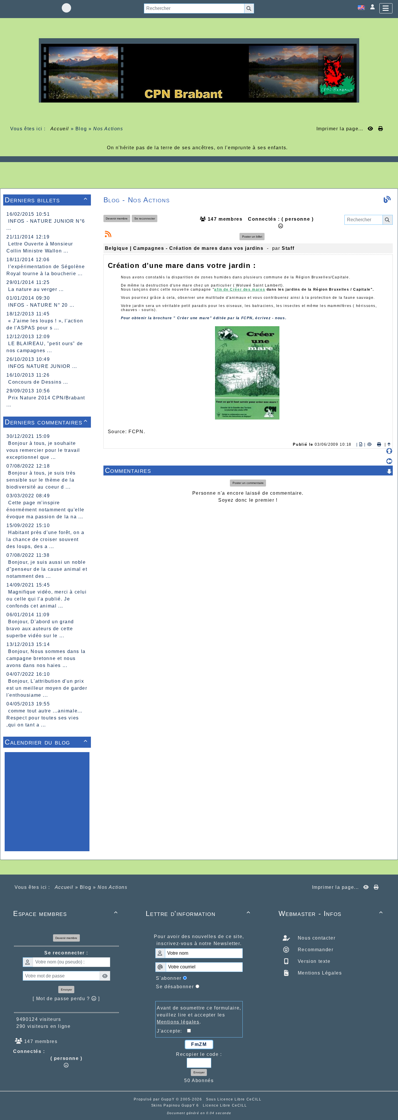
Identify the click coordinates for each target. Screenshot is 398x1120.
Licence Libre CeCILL (225, 1105)
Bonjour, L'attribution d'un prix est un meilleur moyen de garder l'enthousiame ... (46, 688)
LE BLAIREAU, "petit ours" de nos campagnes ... (44, 347)
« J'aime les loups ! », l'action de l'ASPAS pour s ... (44, 324)
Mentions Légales (319, 972)
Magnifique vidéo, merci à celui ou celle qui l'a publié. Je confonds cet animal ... (46, 598)
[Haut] (389, 451)
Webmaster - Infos (331, 913)
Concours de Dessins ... (38, 382)
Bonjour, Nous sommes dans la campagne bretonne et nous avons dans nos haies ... (46, 658)
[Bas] (389, 471)
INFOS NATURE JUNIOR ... (42, 366)
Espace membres (65, 913)
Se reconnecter (144, 218)
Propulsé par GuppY (155, 1099)
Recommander (314, 949)
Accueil (60, 128)
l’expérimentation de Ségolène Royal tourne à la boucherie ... (45, 270)
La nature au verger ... (36, 289)
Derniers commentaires (46, 422)
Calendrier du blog (46, 742)
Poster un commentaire (248, 482)
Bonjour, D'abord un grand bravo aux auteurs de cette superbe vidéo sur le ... (40, 628)
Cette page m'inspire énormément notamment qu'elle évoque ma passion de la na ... (45, 509)
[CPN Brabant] (199, 70)
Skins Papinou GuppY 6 (176, 1105)
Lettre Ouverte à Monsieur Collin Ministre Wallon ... (39, 247)
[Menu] (385, 8)
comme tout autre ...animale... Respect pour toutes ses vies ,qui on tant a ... (44, 717)
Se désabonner (175, 986)
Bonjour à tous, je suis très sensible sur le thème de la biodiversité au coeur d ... (41, 480)
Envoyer (66, 989)
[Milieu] (389, 461)
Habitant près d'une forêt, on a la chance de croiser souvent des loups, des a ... (45, 539)
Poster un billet (252, 236)
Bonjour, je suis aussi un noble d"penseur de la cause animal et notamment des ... (46, 569)
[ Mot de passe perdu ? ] (66, 998)
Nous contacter (315, 937)
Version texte (313, 961)
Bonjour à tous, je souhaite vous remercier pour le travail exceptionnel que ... (43, 450)
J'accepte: (172, 1030)
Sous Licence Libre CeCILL (234, 1099)
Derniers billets (46, 200)
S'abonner (168, 978)
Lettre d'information (198, 913)
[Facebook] (66, 8)
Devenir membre (117, 218)
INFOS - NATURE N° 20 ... (41, 305)
